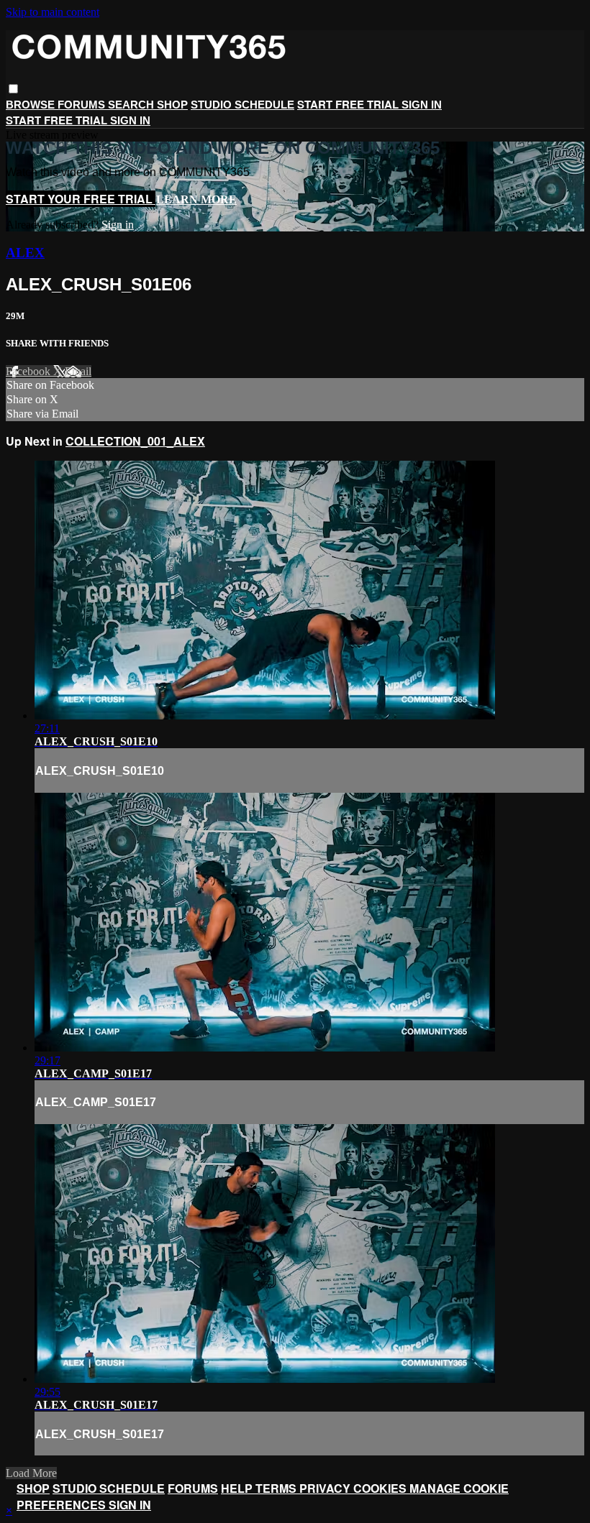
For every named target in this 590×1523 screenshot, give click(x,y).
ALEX (25, 252)
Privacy (326, 1488)
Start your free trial (80, 198)
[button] (13, 88)
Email (78, 371)
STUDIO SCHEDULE (242, 104)
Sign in (421, 104)
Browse (32, 104)
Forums (83, 104)
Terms (277, 1488)
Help (238, 1488)
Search (132, 104)
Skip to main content (52, 12)
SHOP (172, 104)
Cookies (381, 1488)
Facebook (29, 371)
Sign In (130, 120)
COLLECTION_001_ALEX (135, 441)
